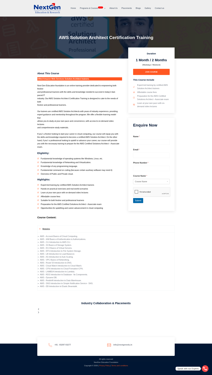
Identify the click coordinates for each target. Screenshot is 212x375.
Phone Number (140, 163)
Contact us (159, 8)
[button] (104, 8)
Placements (126, 8)
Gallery (148, 8)
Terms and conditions (119, 366)
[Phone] (205, 368)
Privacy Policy (104, 366)
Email (136, 150)
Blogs (138, 8)
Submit (138, 200)
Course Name (140, 176)
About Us (113, 8)
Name (136, 136)
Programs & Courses (91, 8)
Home (73, 8)
